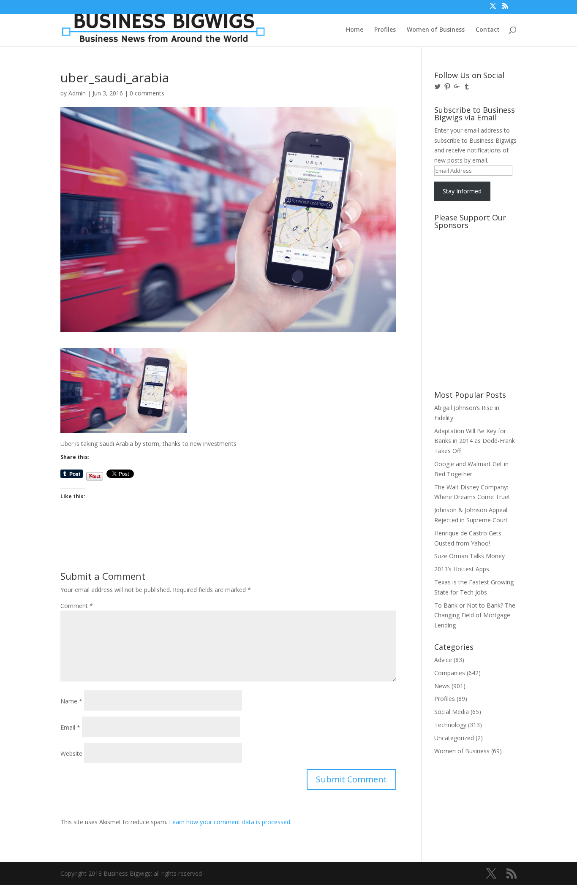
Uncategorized (454, 738)
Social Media (451, 712)
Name (71, 701)
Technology (450, 725)
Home (354, 30)
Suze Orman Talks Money (469, 556)
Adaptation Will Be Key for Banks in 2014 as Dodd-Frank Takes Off (474, 441)
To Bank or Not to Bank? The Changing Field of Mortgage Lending (474, 615)
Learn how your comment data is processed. (230, 822)
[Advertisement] (472, 264)
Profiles (385, 30)
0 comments (147, 93)
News (442, 686)
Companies (449, 673)
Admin (77, 93)
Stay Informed (462, 191)
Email (70, 727)
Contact (488, 30)
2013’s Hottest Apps (461, 569)
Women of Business (436, 30)
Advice (443, 660)
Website (71, 753)
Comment (76, 606)
